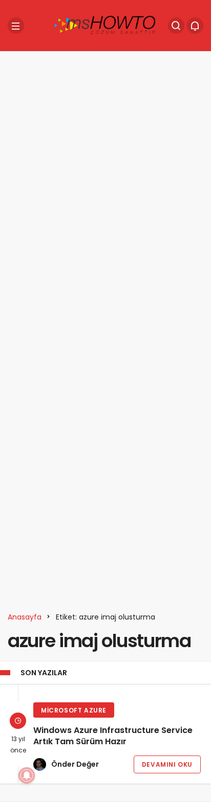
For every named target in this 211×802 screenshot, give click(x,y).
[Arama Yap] (176, 25)
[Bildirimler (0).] (195, 25)
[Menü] (16, 25)
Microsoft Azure (74, 710)
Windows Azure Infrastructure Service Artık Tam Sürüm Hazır (113, 736)
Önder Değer (75, 764)
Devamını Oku (167, 764)
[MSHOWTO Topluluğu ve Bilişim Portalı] (105, 24)
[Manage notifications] (26, 775)
